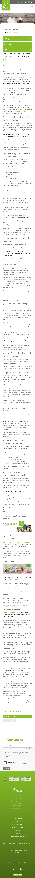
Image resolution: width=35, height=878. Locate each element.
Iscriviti (7, 768)
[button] (17, 38)
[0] (28, 2)
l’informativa (16, 752)
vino (9, 652)
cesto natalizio (13, 579)
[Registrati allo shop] (21, 2)
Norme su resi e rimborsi (18, 827)
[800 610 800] (18, 2)
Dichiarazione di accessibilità (18, 836)
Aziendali (12, 716)
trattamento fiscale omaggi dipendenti (16, 506)
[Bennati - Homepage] (17, 790)
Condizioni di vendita (18, 824)
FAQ (18, 821)
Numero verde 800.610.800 (18, 808)
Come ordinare (18, 818)
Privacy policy (18, 833)
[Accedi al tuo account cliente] (25, 2)
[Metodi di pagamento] (17, 863)
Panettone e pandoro (9, 613)
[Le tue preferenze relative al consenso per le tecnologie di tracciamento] (1, 658)
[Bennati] (6, 5)
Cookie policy (18, 830)
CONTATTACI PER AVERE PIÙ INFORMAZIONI (14, 711)
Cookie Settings (18, 874)
